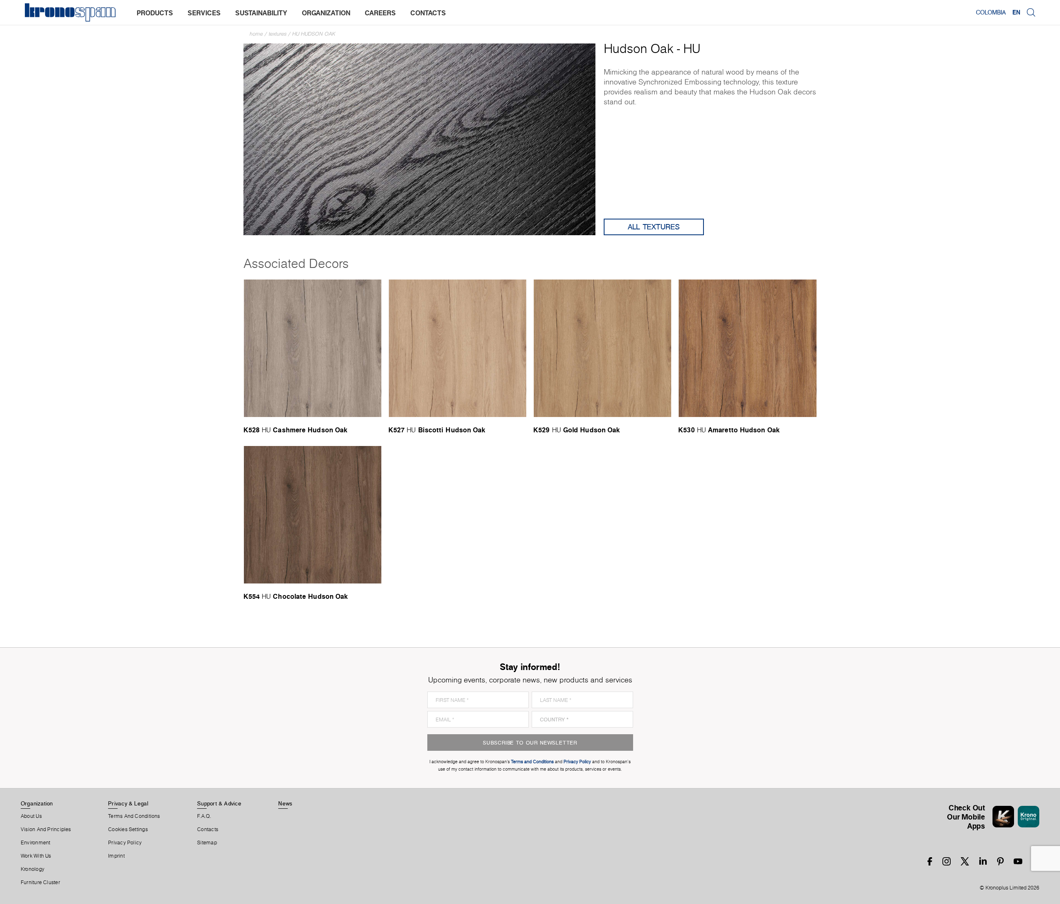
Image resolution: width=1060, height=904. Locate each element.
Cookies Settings (128, 829)
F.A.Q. (204, 816)
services (204, 13)
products (155, 13)
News (285, 803)
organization (326, 13)
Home (256, 33)
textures (278, 33)
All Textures (654, 227)
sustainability (261, 13)
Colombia (991, 12)
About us (31, 816)
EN (1016, 12)
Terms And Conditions (134, 816)
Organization (37, 803)
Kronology (32, 869)
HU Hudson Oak (313, 33)
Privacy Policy (125, 842)
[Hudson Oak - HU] (419, 138)
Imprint (116, 856)
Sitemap (207, 842)
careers (380, 13)
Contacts (207, 829)
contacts (428, 13)
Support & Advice (219, 803)
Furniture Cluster (40, 882)
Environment (35, 842)
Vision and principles (46, 829)
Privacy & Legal (128, 803)
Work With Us (36, 856)
